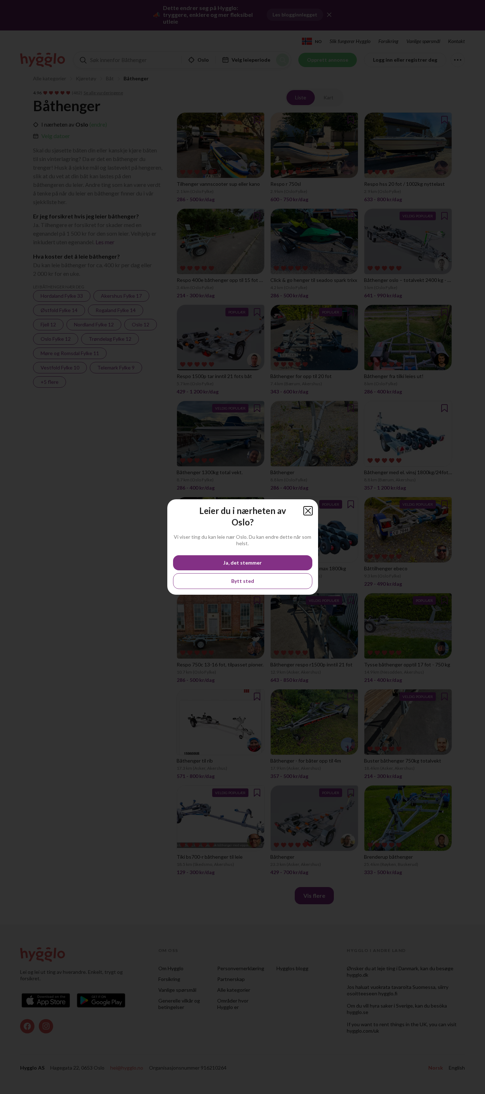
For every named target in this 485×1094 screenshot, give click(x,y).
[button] (308, 510)
